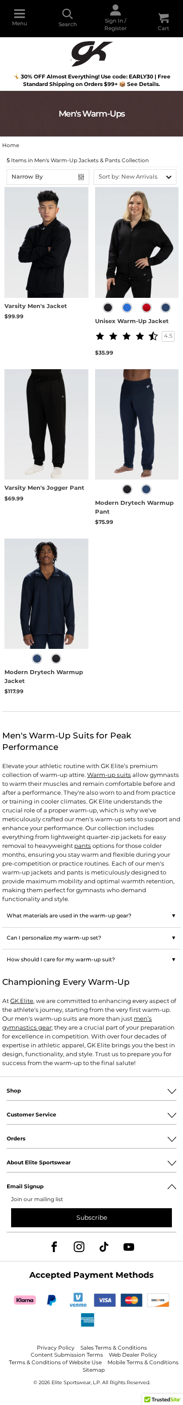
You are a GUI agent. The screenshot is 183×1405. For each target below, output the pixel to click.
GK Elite (21, 1001)
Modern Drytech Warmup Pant (134, 507)
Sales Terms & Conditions (113, 1348)
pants (82, 846)
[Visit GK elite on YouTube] (129, 1247)
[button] (135, 177)
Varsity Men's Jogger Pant (44, 488)
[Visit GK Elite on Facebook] (54, 1247)
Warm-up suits (109, 775)
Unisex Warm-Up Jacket (132, 321)
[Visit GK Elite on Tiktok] (104, 1247)
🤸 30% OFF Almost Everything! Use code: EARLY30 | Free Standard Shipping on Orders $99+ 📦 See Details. (92, 81)
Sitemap (94, 1370)
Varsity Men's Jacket (35, 306)
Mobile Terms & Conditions (143, 1362)
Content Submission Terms (67, 1355)
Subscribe (91, 1218)
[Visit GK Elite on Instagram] (79, 1247)
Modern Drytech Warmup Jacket (43, 677)
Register (115, 28)
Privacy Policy (56, 1348)
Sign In (114, 21)
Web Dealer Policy (133, 1355)
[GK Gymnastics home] (91, 53)
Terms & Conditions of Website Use (55, 1362)
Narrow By (27, 177)
